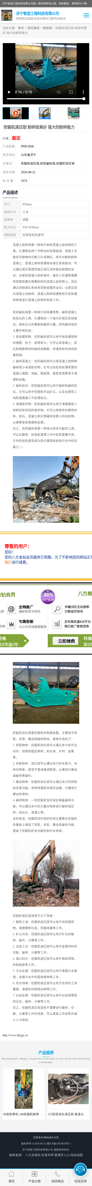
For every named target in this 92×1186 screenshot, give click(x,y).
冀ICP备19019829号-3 (59, 1143)
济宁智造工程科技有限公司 (37, 1149)
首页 (21, 28)
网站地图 (77, 1155)
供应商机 (33, 28)
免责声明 (47, 1155)
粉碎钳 (47, 28)
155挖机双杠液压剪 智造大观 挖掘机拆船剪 (35, 1114)
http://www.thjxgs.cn (15, 1035)
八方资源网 (33, 1155)
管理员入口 (62, 1155)
